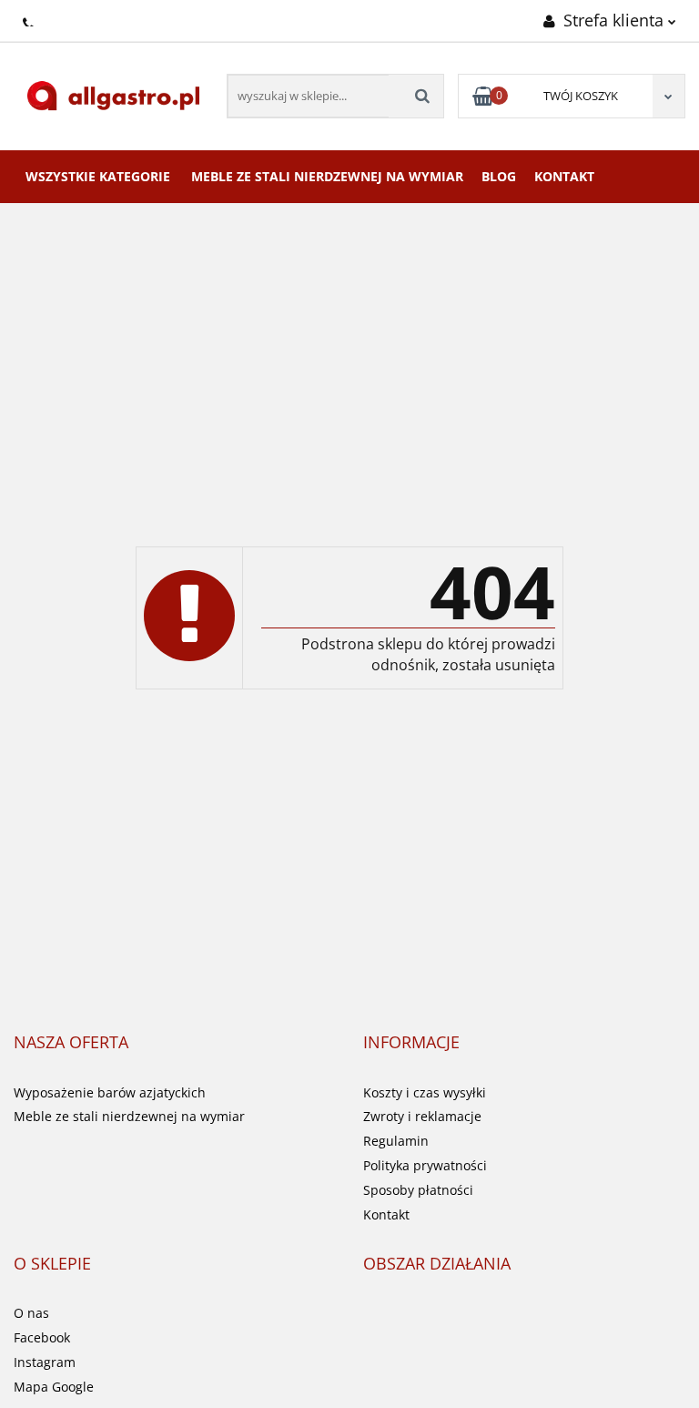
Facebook (42, 1337)
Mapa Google (54, 1386)
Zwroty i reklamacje (422, 1116)
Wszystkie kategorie (97, 176)
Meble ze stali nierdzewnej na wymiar (327, 176)
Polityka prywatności (425, 1165)
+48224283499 (29, 19)
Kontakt (564, 176)
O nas (31, 1312)
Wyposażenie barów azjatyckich (110, 1092)
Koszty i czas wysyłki (424, 1092)
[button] (71, 1042)
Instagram (45, 1362)
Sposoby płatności (418, 1190)
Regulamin (396, 1140)
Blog (498, 176)
